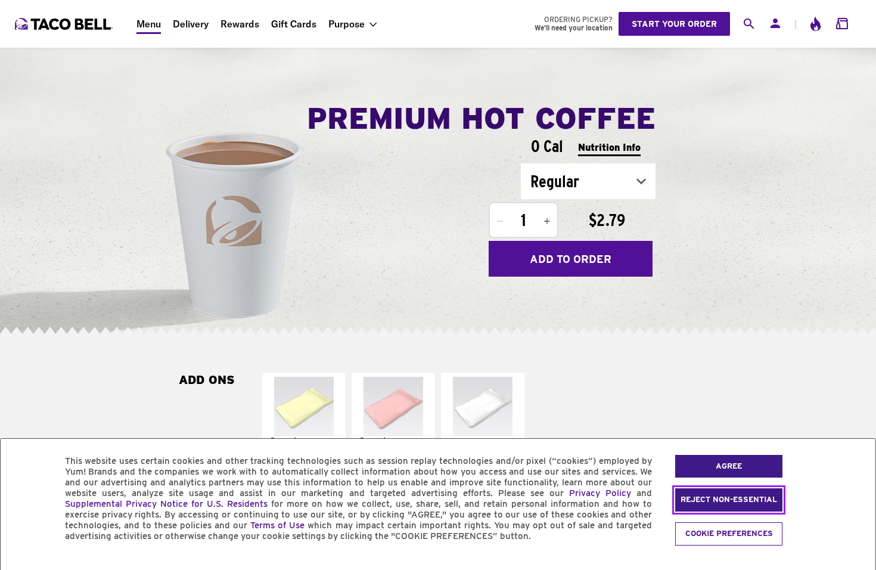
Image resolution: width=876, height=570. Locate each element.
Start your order (674, 24)
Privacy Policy (600, 493)
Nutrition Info (609, 147)
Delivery (191, 24)
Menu (148, 24)
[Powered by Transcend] (20, 563)
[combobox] (588, 181)
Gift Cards (293, 24)
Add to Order (570, 259)
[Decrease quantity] (500, 221)
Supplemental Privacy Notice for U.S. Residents (166, 503)
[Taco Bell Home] (65, 24)
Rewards (239, 24)
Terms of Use (277, 525)
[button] (304, 423)
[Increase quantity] (547, 221)
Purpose (346, 24)
